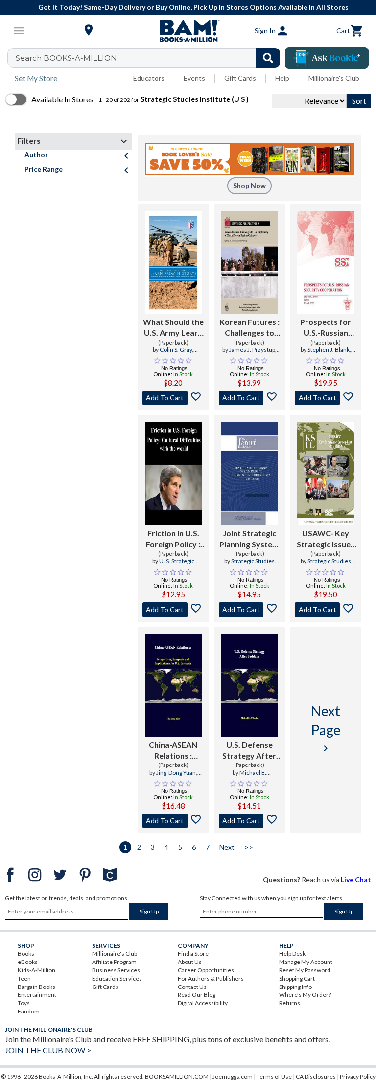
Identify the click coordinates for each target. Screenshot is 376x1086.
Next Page (326, 728)
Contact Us (192, 986)
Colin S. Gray (176, 349)
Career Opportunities (206, 970)
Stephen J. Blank (328, 349)
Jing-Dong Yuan (176, 772)
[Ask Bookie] (327, 58)
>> (248, 847)
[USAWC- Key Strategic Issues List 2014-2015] (325, 474)
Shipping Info (295, 986)
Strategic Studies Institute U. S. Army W (249, 565)
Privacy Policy (358, 1076)
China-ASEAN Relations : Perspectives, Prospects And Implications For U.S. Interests (173, 751)
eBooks (28, 961)
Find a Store (193, 953)
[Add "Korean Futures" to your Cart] (250, 398)
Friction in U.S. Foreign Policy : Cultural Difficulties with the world (173, 539)
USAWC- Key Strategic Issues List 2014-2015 (325, 539)
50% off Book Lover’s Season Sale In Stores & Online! (193, 7)
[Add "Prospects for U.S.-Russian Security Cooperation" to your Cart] (325, 398)
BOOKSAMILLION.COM (177, 1076)
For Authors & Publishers (211, 978)
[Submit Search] (268, 58)
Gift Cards (240, 78)
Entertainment (37, 994)
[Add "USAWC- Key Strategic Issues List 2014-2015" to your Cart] (325, 609)
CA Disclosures (316, 1076)
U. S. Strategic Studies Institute (173, 565)
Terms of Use (274, 1076)
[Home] (188, 31)
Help (282, 78)
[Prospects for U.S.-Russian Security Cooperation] (325, 263)
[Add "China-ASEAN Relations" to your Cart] (173, 821)
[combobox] (150, 58)
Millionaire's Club (333, 78)
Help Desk (292, 953)
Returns (289, 1003)
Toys (24, 1003)
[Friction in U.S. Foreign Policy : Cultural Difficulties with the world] (173, 474)
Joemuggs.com (232, 1076)
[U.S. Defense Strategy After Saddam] (250, 686)
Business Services (116, 970)
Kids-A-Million (36, 970)
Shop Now (249, 185)
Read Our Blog (196, 994)
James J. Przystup (252, 349)
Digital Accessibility (203, 1003)
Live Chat (356, 879)
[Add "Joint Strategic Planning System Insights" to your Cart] (250, 609)
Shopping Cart (297, 978)
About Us (190, 961)
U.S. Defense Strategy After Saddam (249, 751)
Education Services (117, 978)
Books (26, 953)
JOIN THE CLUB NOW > (48, 1050)
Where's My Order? (305, 994)
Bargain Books (36, 986)
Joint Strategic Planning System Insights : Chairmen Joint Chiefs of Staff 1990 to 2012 (249, 539)
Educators (148, 78)
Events (194, 78)
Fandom (29, 1011)
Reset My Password (304, 970)
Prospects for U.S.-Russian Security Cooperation (325, 328)
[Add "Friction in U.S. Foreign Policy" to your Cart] (173, 609)
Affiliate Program (114, 961)
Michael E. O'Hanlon (245, 777)
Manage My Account (305, 961)
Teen (24, 978)
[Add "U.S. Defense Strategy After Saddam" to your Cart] (250, 821)
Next (227, 847)
